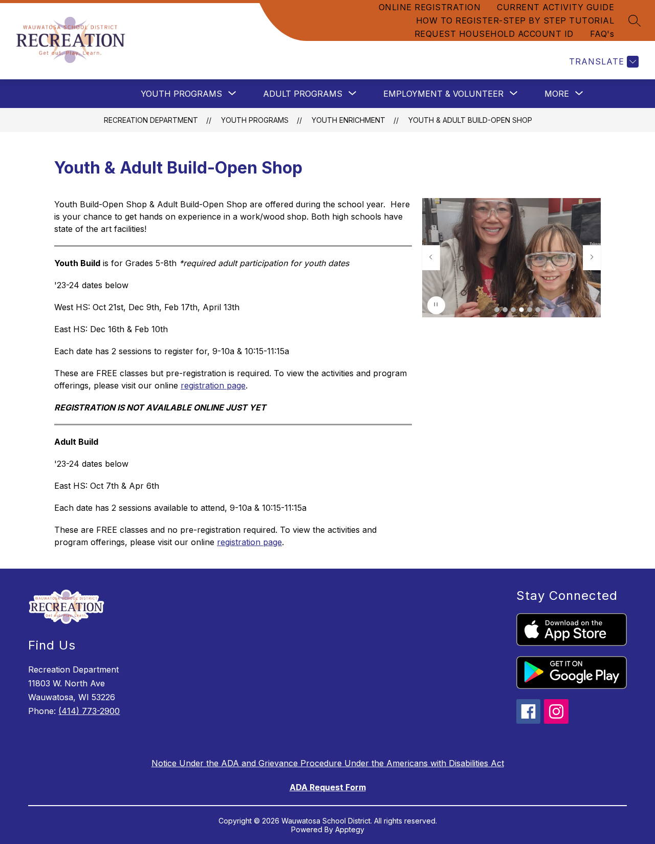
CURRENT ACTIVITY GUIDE (555, 7)
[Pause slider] (436, 305)
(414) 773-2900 (89, 711)
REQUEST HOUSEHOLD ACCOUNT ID (494, 34)
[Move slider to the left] (431, 257)
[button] (496, 309)
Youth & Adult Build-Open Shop (470, 120)
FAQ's (602, 34)
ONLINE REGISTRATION (430, 7)
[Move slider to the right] (592, 257)
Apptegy (349, 829)
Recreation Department (151, 120)
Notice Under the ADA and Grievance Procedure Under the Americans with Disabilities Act (327, 763)
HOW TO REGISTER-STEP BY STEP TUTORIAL (515, 20)
